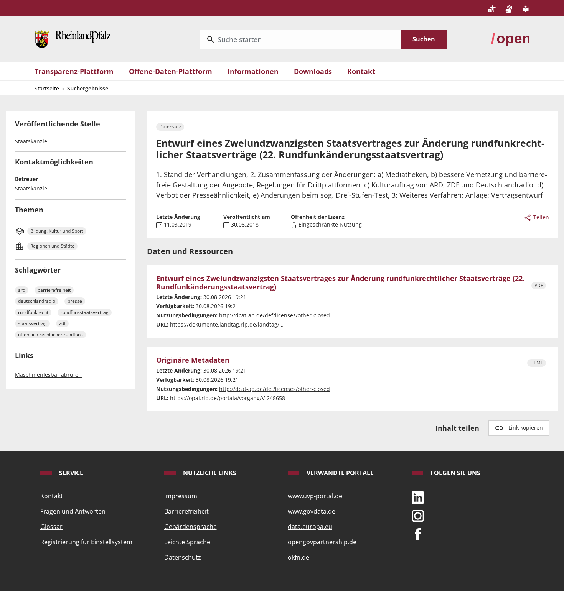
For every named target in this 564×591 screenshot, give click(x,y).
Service (70, 473)
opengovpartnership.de (322, 542)
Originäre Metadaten (192, 360)
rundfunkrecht (33, 312)
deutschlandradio (36, 301)
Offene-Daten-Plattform (170, 71)
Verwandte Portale (339, 473)
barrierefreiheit (54, 290)
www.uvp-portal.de (315, 496)
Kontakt (361, 71)
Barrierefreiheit (186, 511)
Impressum (180, 496)
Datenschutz (182, 557)
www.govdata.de (311, 511)
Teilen (540, 217)
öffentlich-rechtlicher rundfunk (50, 334)
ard (21, 290)
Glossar (51, 526)
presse (75, 301)
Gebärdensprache (190, 526)
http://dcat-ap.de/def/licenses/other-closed (274, 315)
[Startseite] (72, 38)
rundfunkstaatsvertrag (85, 312)
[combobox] (300, 39)
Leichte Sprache (187, 542)
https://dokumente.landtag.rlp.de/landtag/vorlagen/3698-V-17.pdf (254, 324)
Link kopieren (525, 427)
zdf (62, 323)
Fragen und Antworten (73, 511)
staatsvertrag (32, 323)
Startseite (47, 88)
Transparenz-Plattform (74, 71)
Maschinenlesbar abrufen (48, 374)
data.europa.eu (310, 526)
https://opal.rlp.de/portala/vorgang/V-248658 (227, 398)
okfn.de (298, 557)
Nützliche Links (208, 473)
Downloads (313, 71)
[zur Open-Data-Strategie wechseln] (510, 38)
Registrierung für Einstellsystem (86, 542)
